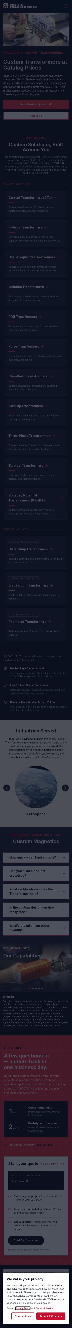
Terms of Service (44, 1308)
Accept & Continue (51, 1316)
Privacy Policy (23, 1308)
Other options (23, 1316)
